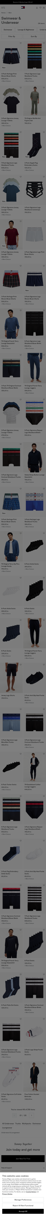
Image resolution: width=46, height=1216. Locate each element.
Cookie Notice (31, 1192)
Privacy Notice (7, 1194)
